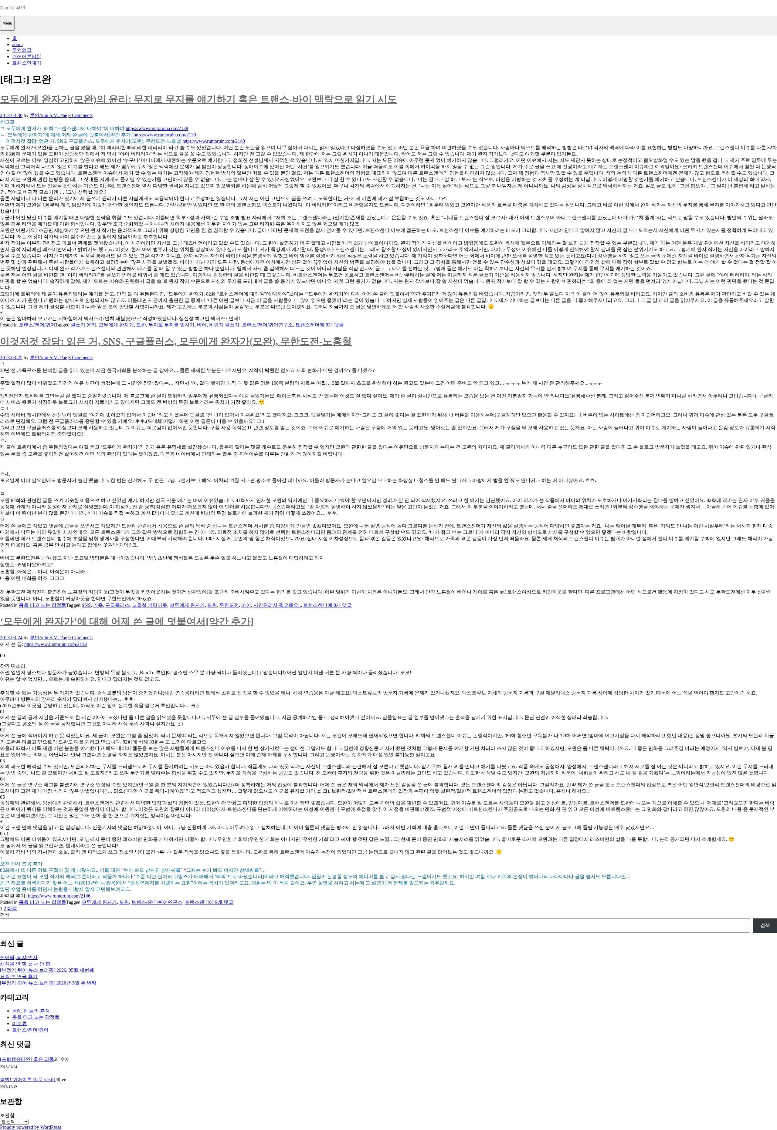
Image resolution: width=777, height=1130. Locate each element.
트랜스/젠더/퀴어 (37, 324)
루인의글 (22, 50)
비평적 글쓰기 (224, 324)
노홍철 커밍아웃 (149, 605)
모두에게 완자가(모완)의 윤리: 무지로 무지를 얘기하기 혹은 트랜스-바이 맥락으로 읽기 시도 (198, 99)
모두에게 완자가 (116, 324)
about (17, 44)
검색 (5, 915)
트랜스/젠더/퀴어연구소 (267, 324)
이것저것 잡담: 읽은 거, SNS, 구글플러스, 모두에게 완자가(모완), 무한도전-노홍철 (176, 341)
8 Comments (80, 115)
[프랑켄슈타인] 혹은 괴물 (27, 1059)
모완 (141, 324)
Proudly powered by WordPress (30, 1127)
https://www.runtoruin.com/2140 (213, 141)
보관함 (7, 1115)
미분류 (19, 1023)
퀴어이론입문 (26, 56)
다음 (12, 908)
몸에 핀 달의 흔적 (31, 1010)
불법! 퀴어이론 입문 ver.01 (28, 1079)
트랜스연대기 (26, 62)
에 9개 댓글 (221, 902)
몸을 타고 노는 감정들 (42, 605)
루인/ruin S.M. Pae (48, 115)
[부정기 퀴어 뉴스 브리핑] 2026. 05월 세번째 (47, 970)
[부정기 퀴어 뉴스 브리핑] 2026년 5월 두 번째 (48, 982)
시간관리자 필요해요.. (277, 605)
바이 (202, 324)
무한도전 (229, 605)
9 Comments (80, 637)
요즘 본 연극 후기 (19, 976)
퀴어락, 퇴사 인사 (19, 957)
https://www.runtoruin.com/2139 (165, 134)
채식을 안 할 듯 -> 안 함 (25, 963)
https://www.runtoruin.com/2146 (59, 895)
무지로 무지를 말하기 (171, 324)
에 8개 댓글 (332, 324)
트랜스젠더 (307, 324)
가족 (98, 605)
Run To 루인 (12, 7)
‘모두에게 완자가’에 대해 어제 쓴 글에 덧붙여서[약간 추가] (127, 621)
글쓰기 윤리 (83, 324)
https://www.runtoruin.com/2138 (157, 128)
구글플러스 (117, 605)
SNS (86, 605)
